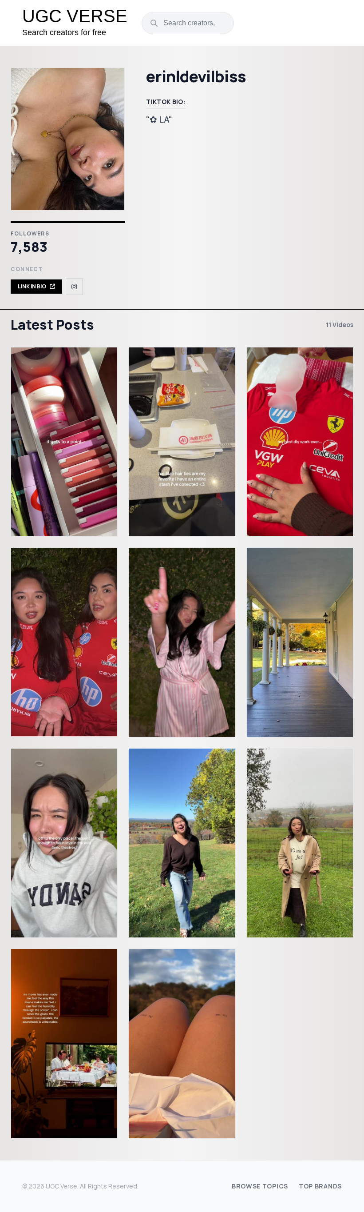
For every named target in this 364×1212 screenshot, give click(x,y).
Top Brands (320, 1186)
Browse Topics (260, 1186)
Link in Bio (32, 286)
